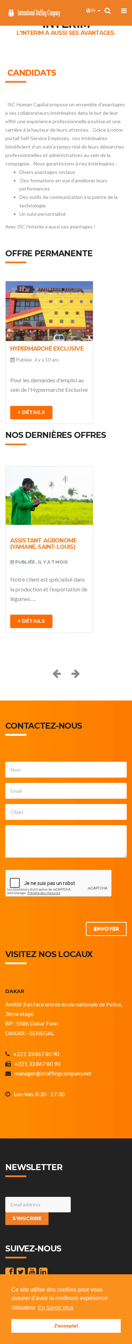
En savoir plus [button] (56, 1308)
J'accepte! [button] (66, 1326)
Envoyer (106, 928)
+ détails (31, 412)
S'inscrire (27, 1218)
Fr (93, 10)
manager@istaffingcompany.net (53, 1073)
